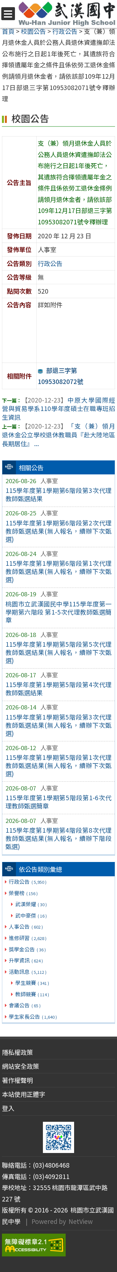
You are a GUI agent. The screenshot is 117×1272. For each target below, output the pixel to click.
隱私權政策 (17, 1052)
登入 (8, 1108)
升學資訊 (26, 960)
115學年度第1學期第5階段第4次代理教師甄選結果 (59, 688)
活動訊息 (27, 971)
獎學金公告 (27, 949)
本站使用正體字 (23, 1094)
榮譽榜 (23, 893)
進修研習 (27, 938)
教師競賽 (32, 994)
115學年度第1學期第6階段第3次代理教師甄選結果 (59, 494)
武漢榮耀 (31, 904)
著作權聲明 (17, 1080)
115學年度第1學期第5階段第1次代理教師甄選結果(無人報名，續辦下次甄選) (59, 765)
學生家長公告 (33, 1016)
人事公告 (26, 926)
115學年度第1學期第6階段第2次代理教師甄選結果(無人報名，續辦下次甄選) (59, 531)
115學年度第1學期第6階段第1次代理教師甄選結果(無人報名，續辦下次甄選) (59, 571)
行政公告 (27, 881)
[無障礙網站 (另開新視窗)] (58, 1245)
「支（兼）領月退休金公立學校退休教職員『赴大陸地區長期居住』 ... (58, 434)
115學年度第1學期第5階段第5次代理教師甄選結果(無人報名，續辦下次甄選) (59, 652)
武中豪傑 (31, 915)
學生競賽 (32, 983)
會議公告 (24, 1005)
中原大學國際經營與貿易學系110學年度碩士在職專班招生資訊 (58, 408)
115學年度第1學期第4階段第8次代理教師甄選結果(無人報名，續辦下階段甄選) (59, 838)
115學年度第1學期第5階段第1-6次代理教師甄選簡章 (59, 801)
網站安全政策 (20, 1066)
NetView (81, 1221)
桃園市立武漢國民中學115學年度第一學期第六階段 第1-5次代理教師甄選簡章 (59, 612)
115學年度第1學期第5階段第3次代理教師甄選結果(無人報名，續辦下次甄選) (59, 725)
